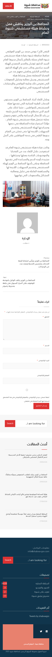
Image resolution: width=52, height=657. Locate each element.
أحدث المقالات (37, 444)
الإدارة (23, 45)
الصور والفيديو (42, 587)
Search (10, 423)
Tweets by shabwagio (39, 616)
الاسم (46, 345)
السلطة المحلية (35, 16)
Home (47, 16)
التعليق (46, 316)
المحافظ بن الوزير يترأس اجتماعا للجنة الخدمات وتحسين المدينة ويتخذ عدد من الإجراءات (33, 262)
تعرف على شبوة (41, 591)
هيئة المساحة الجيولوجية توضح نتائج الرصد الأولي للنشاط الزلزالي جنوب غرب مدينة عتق (26, 495)
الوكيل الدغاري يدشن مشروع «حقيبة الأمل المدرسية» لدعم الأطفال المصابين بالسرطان (27, 456)
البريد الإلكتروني (43, 360)
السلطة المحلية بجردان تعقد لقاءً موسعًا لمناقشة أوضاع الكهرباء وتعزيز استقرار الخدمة (26, 515)
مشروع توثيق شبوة (40, 595)
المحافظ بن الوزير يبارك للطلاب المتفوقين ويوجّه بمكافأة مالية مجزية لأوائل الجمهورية (26, 475)
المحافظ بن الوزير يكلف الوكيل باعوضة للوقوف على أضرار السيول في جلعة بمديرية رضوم (19, 282)
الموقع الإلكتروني (43, 375)
